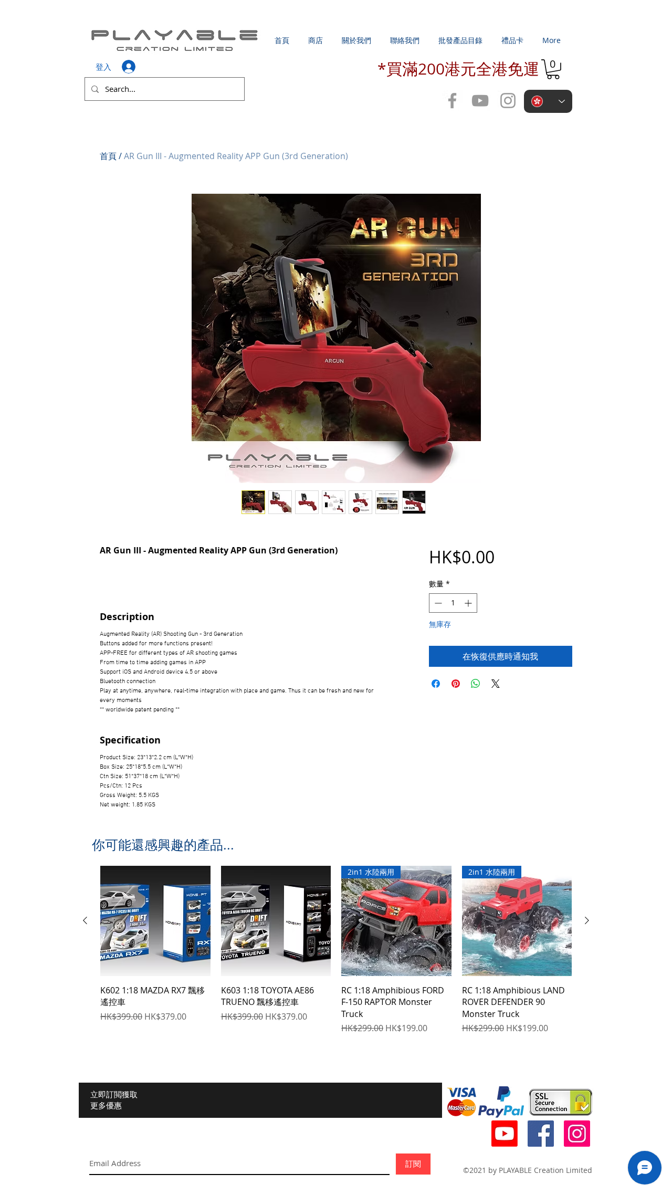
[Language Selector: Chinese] (548, 101)
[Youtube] (504, 1133)
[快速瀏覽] (155, 921)
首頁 (108, 156)
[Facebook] (541, 1133)
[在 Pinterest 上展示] (455, 683)
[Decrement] (437, 603)
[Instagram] (577, 1133)
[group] (336, 950)
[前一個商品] (85, 920)
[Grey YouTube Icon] (480, 100)
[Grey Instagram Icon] (508, 100)
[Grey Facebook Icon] (452, 100)
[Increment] (469, 603)
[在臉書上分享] (435, 683)
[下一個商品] (587, 920)
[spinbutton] (453, 603)
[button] (553, 69)
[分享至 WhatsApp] (475, 683)
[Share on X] (495, 683)
